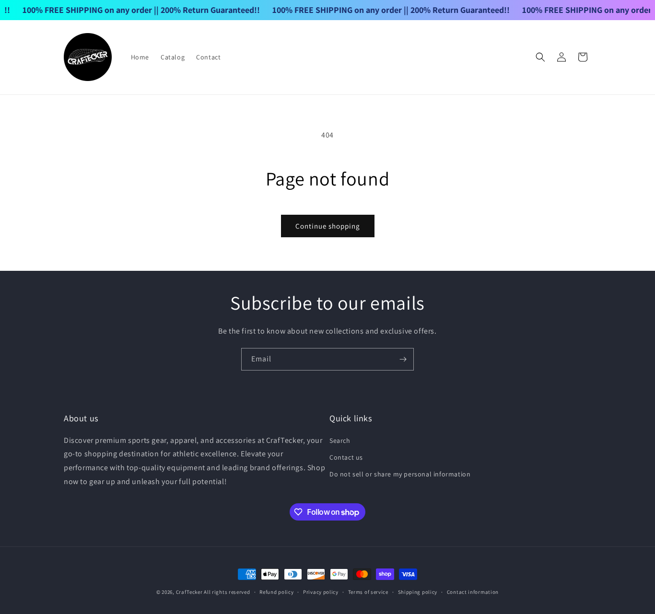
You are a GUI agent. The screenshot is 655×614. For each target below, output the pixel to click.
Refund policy (276, 592)
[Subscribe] (402, 359)
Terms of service (368, 592)
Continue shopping (327, 226)
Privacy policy (321, 592)
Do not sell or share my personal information (399, 474)
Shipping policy (418, 592)
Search (340, 440)
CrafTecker (189, 592)
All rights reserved (227, 592)
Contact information (473, 592)
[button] (540, 57)
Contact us (346, 457)
